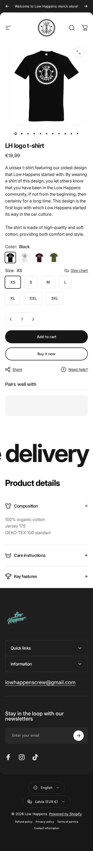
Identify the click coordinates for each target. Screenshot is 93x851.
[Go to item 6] (46, 133)
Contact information (46, 828)
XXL (33, 298)
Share (17, 369)
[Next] (85, 6)
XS (12, 282)
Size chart (79, 270)
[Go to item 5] (40, 133)
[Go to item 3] (34, 133)
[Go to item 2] (28, 133)
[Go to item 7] (53, 133)
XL (12, 298)
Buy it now (46, 354)
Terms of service (67, 821)
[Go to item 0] (15, 133)
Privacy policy (45, 821)
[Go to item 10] (71, 133)
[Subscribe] (78, 735)
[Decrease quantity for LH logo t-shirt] (10, 319)
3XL (54, 298)
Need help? (78, 369)
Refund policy (24, 821)
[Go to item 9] (65, 133)
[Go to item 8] (59, 133)
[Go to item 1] (22, 133)
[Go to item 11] (77, 133)
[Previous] (7, 6)
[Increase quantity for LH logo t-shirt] (33, 319)
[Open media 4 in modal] (78, 52)
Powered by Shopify (65, 814)
